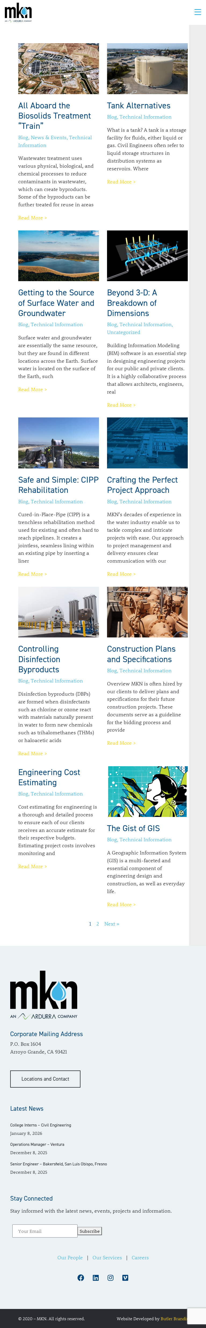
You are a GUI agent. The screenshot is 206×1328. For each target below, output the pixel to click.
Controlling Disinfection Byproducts (39, 659)
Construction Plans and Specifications (141, 654)
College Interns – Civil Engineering (40, 1125)
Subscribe (90, 1231)
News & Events (49, 137)
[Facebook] (81, 1278)
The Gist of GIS (133, 828)
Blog (23, 137)
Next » (111, 923)
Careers (140, 1257)
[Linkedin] (95, 1278)
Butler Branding (176, 1318)
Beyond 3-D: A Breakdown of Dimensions (132, 303)
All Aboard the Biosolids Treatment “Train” (54, 116)
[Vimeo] (125, 1278)
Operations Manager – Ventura (37, 1144)
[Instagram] (110, 1278)
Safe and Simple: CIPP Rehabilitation (58, 485)
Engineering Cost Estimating (49, 777)
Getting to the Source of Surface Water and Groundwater (56, 303)
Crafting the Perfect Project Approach (142, 485)
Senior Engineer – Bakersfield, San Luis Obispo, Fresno (58, 1163)
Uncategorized (123, 332)
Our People (70, 1257)
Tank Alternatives (139, 105)
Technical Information (146, 116)
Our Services (107, 1257)
